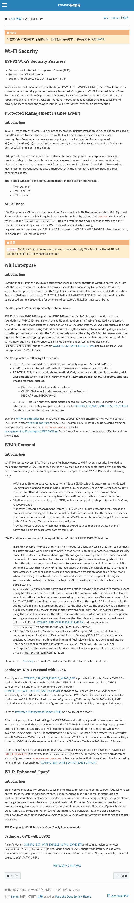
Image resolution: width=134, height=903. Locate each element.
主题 (40, 896)
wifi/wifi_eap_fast (38, 423)
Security (28, 661)
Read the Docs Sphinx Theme (73, 896)
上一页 (13, 876)
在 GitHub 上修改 (117, 18)
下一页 (120, 876)
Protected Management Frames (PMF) (38, 712)
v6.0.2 (100, 39)
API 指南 (16, 19)
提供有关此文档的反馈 (67, 866)
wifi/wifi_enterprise (27, 418)
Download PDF (119, 895)
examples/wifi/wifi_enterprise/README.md (31, 431)
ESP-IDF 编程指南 (69, 5)
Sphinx (15, 896)
